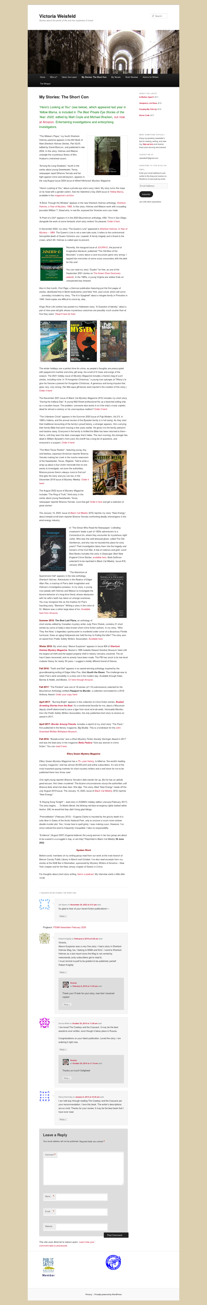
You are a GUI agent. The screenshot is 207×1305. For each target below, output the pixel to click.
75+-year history (86, 761)
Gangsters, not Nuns (148, 103)
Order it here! (45, 390)
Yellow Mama (116, 191)
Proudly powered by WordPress (108, 1294)
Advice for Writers (151, 77)
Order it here (113, 221)
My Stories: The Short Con (94, 77)
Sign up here (148, 144)
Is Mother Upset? (146, 97)
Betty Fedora (85, 742)
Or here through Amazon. (80, 679)
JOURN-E (103, 247)
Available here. (96, 638)
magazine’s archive (64, 195)
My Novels (116, 77)
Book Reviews (131, 77)
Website (48, 1226)
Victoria (73, 983)
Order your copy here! (66, 694)
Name (49, 1196)
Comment (50, 1154)
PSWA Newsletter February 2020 (69, 927)
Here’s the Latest (69, 77)
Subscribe (146, 194)
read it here (61, 746)
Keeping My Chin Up (148, 109)
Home (42, 77)
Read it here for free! (65, 313)
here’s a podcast (85, 874)
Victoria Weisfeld (57, 16)
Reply (63, 916)
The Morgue (45, 83)
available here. (100, 557)
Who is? (53, 77)
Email (49, 1211)
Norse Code (144, 115)
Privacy (88, 1294)
